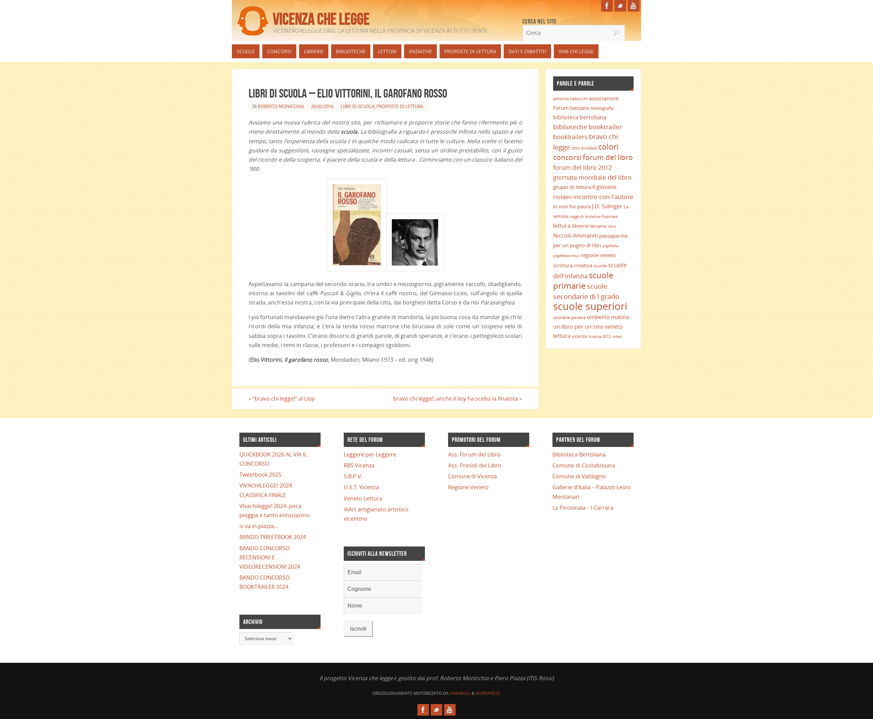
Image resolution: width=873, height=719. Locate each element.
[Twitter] (620, 6)
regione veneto (598, 255)
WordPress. (488, 693)
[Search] (616, 33)
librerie (580, 225)
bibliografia (602, 108)
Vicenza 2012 (599, 336)
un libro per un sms (578, 326)
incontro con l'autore (603, 196)
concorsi (567, 157)
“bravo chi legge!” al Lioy (281, 398)
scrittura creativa (572, 265)
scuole (600, 266)
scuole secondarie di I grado (586, 291)
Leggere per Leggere (370, 454)
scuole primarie (583, 280)
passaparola (613, 235)
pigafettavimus (566, 255)
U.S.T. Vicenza (361, 487)
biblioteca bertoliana (579, 117)
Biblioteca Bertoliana (579, 454)
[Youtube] (633, 6)
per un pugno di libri (577, 245)
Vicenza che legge (321, 19)
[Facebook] (607, 6)
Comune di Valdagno (579, 476)
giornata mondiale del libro (592, 177)
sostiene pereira (569, 317)
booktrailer (605, 126)
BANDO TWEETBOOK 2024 (272, 537)
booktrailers (570, 137)
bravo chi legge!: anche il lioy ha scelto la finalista (457, 398)
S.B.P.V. (353, 476)
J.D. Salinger (607, 206)
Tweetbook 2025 (260, 474)
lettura (562, 225)
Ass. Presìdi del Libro (474, 465)
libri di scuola (357, 106)
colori (608, 146)
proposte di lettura (399, 106)
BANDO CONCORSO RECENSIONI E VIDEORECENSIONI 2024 (269, 557)
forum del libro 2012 (582, 167)
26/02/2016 (322, 106)
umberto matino (608, 317)
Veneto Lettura (363, 498)
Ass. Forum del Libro (474, 454)
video (617, 336)
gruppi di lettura (572, 186)
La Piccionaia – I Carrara (582, 507)
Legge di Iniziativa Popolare (593, 216)
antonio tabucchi (570, 98)
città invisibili (584, 148)
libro (612, 226)
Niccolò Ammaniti (575, 235)
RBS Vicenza (359, 465)
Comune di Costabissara (583, 465)
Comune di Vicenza (472, 476)
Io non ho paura (572, 206)
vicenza (579, 336)
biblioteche (570, 126)
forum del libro (608, 157)
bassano (580, 107)
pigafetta (610, 245)
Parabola (460, 693)
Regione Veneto (468, 487)
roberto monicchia (281, 106)
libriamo (598, 226)
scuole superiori (590, 306)
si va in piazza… (258, 526)
